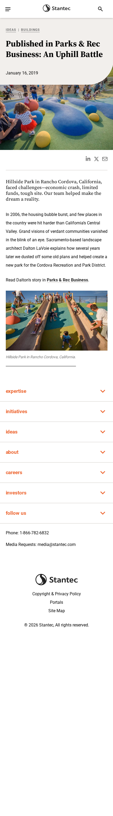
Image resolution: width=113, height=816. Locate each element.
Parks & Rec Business (67, 279)
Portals (56, 602)
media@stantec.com (57, 544)
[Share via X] (96, 159)
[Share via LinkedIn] (88, 159)
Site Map (56, 610)
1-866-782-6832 (34, 532)
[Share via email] (104, 159)
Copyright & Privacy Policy (56, 593)
